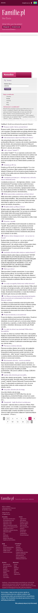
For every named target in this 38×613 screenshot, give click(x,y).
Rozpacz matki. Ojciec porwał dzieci (16, 127)
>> (31, 422)
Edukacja (5, 535)
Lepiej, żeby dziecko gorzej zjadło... (15, 375)
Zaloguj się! (6, 27)
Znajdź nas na (26, 3)
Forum (8, 98)
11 (17, 422)
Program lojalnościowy (22, 552)
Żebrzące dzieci (9, 269)
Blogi (7, 104)
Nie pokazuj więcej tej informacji (26, 603)
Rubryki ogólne (24, 523)
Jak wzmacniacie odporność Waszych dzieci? (18, 137)
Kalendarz (6, 536)
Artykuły (8, 100)
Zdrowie (5, 574)
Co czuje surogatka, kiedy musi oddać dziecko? (19, 283)
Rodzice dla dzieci (8, 538)
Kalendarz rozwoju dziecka (10, 530)
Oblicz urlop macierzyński (10, 525)
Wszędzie (8, 96)
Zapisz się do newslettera (8, 29)
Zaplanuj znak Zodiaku (9, 540)
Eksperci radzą (24, 522)
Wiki (7, 102)
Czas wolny (6, 577)
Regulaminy (19, 549)
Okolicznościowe (7, 552)
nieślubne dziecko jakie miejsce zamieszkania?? (19, 252)
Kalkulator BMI (7, 531)
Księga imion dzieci (8, 528)
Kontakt (18, 545)
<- (8, 418)
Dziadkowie (23, 530)
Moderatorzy (19, 550)
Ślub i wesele (23, 525)
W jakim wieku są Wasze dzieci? (14, 207)
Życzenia (16, 572)
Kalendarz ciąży (7, 522)
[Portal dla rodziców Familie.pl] (13, 16)
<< (3, 418)
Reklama (18, 547)
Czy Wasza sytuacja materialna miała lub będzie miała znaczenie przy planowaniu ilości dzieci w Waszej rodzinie (18, 298)
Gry (4, 533)
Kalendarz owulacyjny (9, 518)
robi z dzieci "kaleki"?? (11, 150)
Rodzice (22, 528)
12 (23, 422)
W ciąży (5, 567)
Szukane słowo (8, 83)
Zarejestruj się (16, 27)
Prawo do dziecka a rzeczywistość (15, 315)
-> (27, 422)
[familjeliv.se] (35, 3)
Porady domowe (24, 535)
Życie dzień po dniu (8, 547)
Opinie (5, 545)
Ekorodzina (23, 520)
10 (12, 422)
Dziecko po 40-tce (10, 165)
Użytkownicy (23, 533)
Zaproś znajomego (21, 553)
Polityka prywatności (21, 558)
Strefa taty (23, 531)
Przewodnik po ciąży (8, 520)
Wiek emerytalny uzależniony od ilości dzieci (19, 194)
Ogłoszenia (23, 518)
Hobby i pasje (6, 550)
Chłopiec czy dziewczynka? (10, 527)
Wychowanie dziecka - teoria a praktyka (17, 360)
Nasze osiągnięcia (21, 557)
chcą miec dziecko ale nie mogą (14, 389)
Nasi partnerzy (20, 555)
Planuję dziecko (24, 527)
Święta (5, 572)
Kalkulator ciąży (7, 523)
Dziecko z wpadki (9, 221)
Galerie (16, 569)
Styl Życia (5, 575)
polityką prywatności (8, 600)
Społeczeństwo (7, 549)
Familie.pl (4, 124)
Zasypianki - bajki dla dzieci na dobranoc (17, 402)
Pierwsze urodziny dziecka (13, 346)
